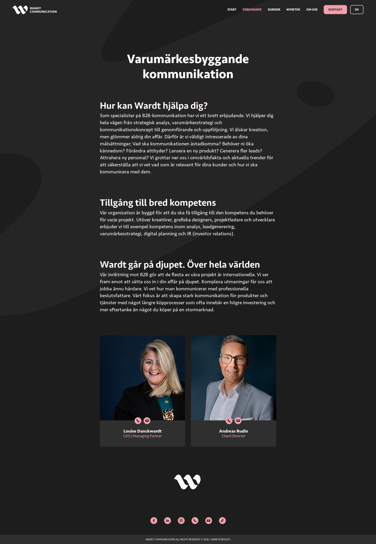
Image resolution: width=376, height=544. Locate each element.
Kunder (274, 9)
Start (231, 9)
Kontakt (335, 9)
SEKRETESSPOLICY (220, 539)
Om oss (311, 9)
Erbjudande (252, 9)
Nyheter (293, 9)
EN (357, 9)
